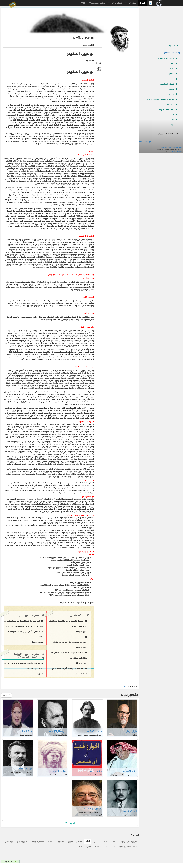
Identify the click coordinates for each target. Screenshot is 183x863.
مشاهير (171, 73)
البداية (142, 3)
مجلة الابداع (131, 3)
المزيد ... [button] (71, 823)
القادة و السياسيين (167, 84)
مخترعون (171, 89)
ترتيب (6, 695)
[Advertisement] (161, 24)
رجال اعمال (170, 104)
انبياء (80, 846)
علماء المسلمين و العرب (165, 109)
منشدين (98, 846)
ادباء (172, 78)
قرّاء (172, 119)
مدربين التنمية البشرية (166, 58)
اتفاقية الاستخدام (177, 147)
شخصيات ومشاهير (98, 3)
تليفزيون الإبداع (116, 3)
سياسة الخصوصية (166, 147)
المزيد (173, 124)
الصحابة (171, 94)
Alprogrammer (176, 151)
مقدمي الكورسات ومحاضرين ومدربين (160, 99)
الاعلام (172, 68)
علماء (172, 63)
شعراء (88, 846)
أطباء (172, 114)
